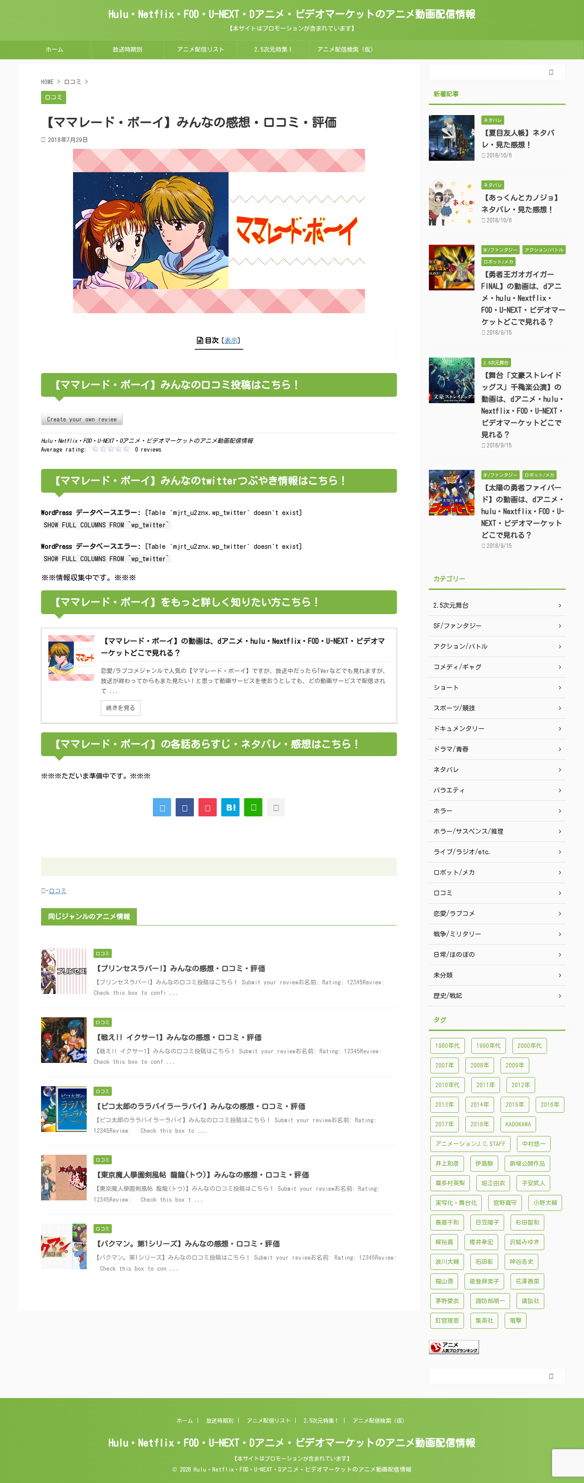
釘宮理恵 (447, 1321)
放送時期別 (127, 50)
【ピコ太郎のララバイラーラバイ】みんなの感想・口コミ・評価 (199, 1106)
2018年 (479, 1124)
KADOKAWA (518, 1124)
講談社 (530, 1301)
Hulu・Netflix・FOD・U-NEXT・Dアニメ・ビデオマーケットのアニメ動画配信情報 (292, 14)
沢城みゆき (524, 1242)
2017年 (444, 1124)
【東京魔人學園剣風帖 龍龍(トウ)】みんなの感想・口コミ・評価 (201, 1174)
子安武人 (533, 1183)
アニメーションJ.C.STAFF (470, 1144)
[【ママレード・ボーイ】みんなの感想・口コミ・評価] (230, 807)
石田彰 (484, 1262)
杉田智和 (527, 1222)
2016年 (550, 1105)
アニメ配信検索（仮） (346, 50)
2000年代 (529, 1046)
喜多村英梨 (450, 1183)
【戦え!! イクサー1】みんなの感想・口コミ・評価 (177, 1037)
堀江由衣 (493, 1183)
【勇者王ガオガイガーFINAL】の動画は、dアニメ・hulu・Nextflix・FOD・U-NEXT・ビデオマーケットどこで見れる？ (523, 298)
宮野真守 (505, 1203)
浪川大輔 (447, 1262)
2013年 (444, 1105)
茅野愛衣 (447, 1301)
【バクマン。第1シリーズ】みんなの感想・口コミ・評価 (187, 1243)
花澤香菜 (527, 1281)
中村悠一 (534, 1144)
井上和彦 (447, 1164)
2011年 (485, 1085)
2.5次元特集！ (273, 50)
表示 (230, 340)
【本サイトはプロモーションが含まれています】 (292, 1458)
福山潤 (444, 1281)
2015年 (515, 1105)
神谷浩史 (521, 1262)
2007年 (444, 1065)
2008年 (479, 1065)
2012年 (520, 1085)
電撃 (515, 1321)
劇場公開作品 (527, 1164)
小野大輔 (545, 1203)
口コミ (58, 891)
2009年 (515, 1065)
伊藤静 (484, 1164)
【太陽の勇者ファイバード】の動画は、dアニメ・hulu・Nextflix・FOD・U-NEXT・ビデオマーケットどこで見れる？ (523, 511)
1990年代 (488, 1046)
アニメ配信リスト (200, 50)
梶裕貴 (444, 1242)
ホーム (54, 50)
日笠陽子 (487, 1222)
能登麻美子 (484, 1281)
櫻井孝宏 (481, 1242)
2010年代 (447, 1085)
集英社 (484, 1321)
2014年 (479, 1105)
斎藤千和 (447, 1222)
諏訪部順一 (490, 1301)
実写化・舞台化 (456, 1203)
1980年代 (447, 1046)
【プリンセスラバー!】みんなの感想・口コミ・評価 (179, 968)
